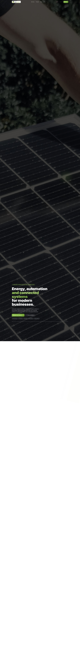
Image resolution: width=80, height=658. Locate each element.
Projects (37, 1)
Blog (41, 1)
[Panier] (62, 2)
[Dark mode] (60, 2)
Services (32, 1)
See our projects (31, 315)
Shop (44, 1)
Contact (65, 1)
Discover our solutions (17, 315)
